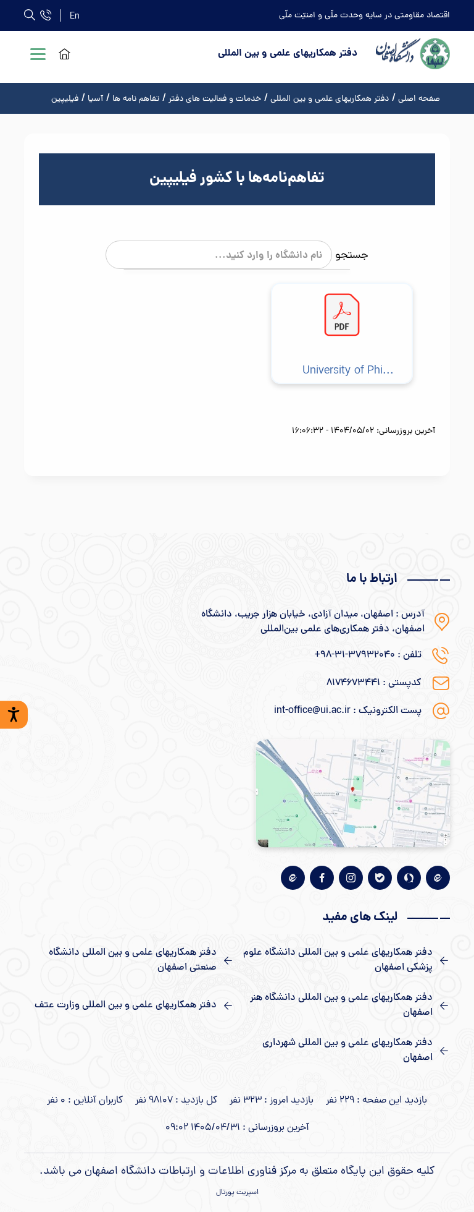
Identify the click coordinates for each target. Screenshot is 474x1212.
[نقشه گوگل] (353, 793)
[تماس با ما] (45, 15)
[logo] (413, 53)
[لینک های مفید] (345, 960)
